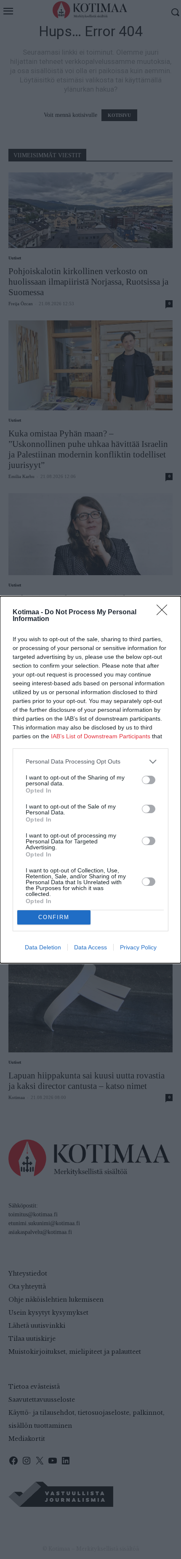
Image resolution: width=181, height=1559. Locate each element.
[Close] (165, 613)
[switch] (148, 780)
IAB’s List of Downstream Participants (100, 736)
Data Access (90, 947)
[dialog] (90, 779)
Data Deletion (43, 947)
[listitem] (90, 761)
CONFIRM (53, 917)
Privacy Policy (138, 947)
